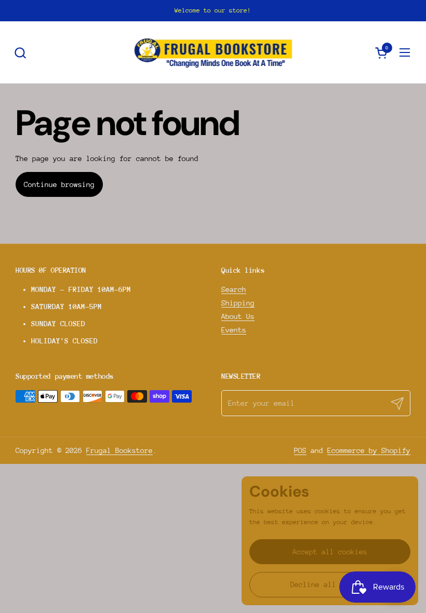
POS (300, 450)
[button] (20, 52)
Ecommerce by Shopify (368, 450)
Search (233, 289)
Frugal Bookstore (119, 450)
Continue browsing (59, 184)
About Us (238, 316)
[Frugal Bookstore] (213, 52)
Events (233, 330)
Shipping (238, 303)
